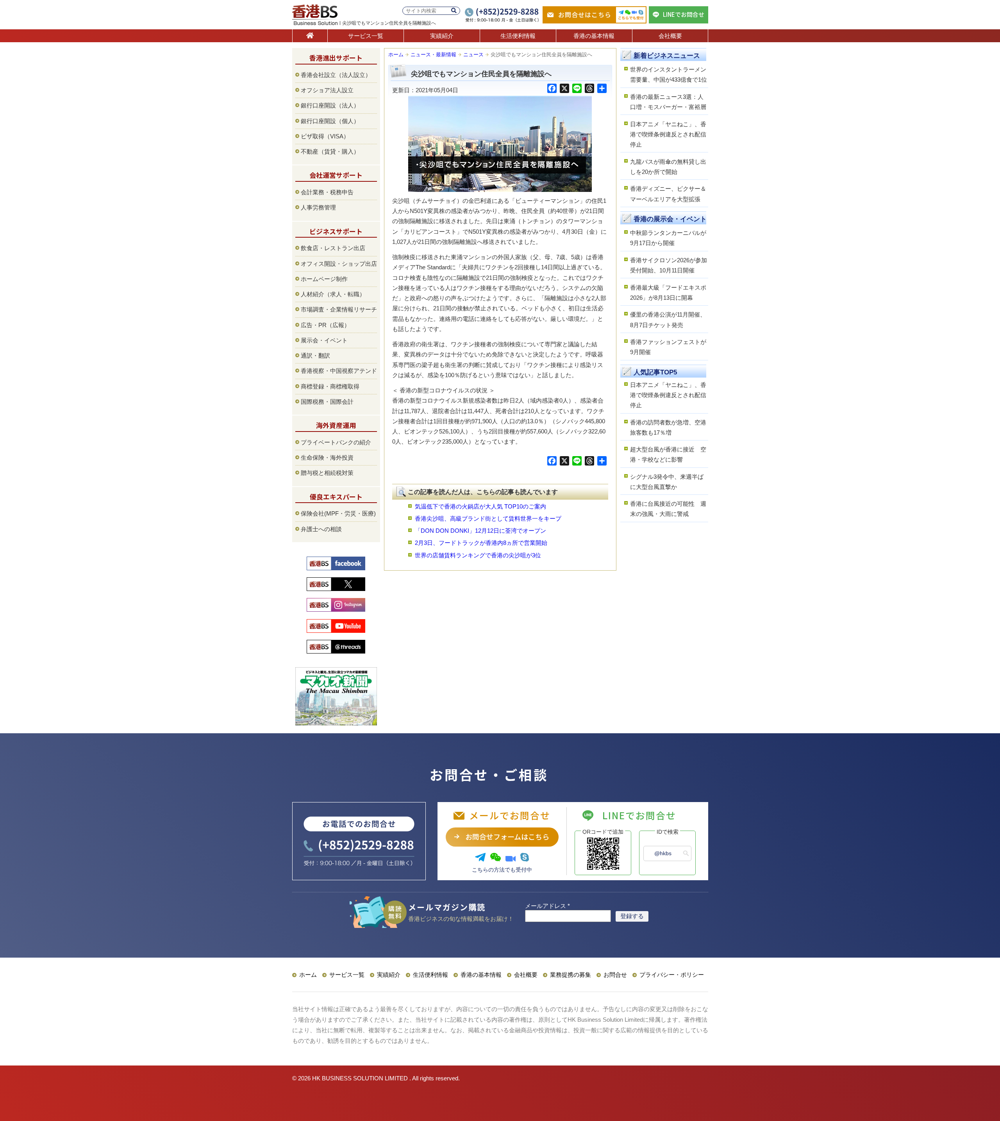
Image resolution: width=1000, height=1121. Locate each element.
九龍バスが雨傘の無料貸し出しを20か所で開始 (668, 166)
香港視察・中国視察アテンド (339, 370)
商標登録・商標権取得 (330, 386)
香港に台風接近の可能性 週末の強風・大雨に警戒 (668, 508)
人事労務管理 (318, 207)
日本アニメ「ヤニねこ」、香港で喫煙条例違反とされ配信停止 (668, 134)
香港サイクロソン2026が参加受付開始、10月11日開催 (668, 265)
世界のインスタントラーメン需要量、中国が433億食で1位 (668, 74)
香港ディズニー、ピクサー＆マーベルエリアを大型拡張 (668, 193)
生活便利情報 (518, 35)
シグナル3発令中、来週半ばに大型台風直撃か (667, 481)
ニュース (473, 54)
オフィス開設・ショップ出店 (339, 263)
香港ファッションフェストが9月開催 (668, 346)
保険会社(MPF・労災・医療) (338, 513)
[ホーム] (310, 35)
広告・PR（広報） (325, 325)
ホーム (396, 54)
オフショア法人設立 (327, 90)
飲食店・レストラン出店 (333, 248)
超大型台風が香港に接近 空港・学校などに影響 (668, 454)
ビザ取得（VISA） (325, 136)
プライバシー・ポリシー (671, 974)
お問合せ (615, 974)
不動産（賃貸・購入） (330, 151)
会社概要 (670, 35)
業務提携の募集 (570, 974)
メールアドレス (547, 906)
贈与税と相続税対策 (327, 472)
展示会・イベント (324, 340)
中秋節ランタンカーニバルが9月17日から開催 (668, 237)
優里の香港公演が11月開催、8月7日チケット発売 (668, 319)
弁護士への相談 (321, 529)
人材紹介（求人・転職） (333, 294)
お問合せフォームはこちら (507, 836)
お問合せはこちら (584, 14)
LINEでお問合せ (683, 14)
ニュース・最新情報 (433, 54)
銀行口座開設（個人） (330, 121)
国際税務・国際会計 (327, 401)
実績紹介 (442, 35)
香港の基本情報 (593, 35)
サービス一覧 (365, 35)
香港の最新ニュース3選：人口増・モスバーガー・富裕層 (668, 101)
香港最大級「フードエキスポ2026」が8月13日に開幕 (668, 292)
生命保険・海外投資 (327, 457)
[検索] (454, 11)
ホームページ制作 (324, 279)
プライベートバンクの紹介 (336, 442)
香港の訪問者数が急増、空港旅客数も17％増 (668, 427)
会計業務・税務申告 (327, 192)
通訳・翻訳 (315, 355)
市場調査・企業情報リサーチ (339, 309)
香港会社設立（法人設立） (336, 75)
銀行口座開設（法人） (330, 105)
